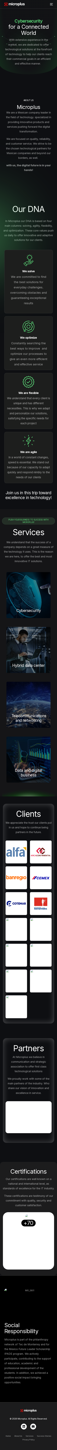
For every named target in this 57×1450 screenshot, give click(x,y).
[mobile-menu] (51, 4)
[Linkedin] (24, 1426)
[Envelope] (33, 1426)
